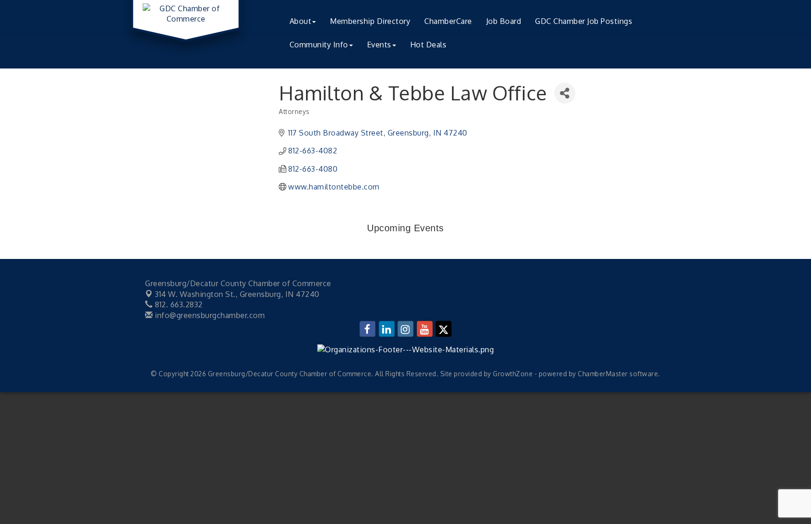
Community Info (319, 44)
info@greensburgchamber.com (209, 315)
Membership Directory (370, 21)
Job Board (503, 21)
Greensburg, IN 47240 (237, 294)
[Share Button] (564, 93)
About (301, 21)
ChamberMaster (603, 374)
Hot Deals (428, 44)
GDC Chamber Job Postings (583, 21)
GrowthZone (513, 374)
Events (379, 44)
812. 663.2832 (178, 304)
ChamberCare (448, 21)
